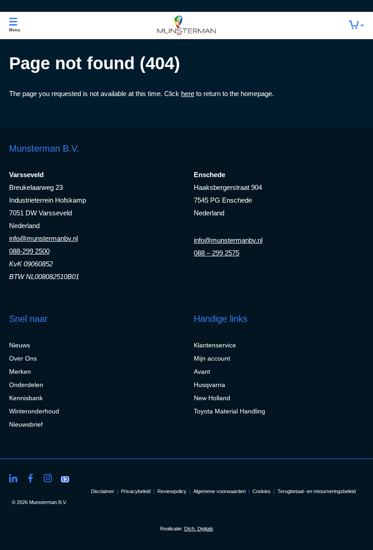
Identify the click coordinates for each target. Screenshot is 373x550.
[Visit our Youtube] (65, 478)
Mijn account (212, 358)
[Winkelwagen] (356, 25)
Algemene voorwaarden (219, 491)
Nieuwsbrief (26, 424)
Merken (20, 371)
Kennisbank (26, 398)
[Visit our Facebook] (30, 478)
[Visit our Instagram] (48, 478)
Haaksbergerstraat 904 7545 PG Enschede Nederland (228, 200)
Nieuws (19, 345)
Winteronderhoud (34, 411)
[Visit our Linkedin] (13, 478)
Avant (202, 371)
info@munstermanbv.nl (43, 238)
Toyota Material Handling (229, 411)
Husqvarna (209, 384)
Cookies (261, 491)
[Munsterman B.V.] (186, 25)
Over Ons (23, 358)
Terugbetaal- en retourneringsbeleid (316, 491)
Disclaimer (102, 491)
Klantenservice (215, 345)
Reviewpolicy (171, 491)
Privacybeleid (136, 491)
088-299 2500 (29, 251)
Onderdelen (26, 384)
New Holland (212, 398)
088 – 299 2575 (216, 253)
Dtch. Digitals (198, 528)
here (187, 93)
